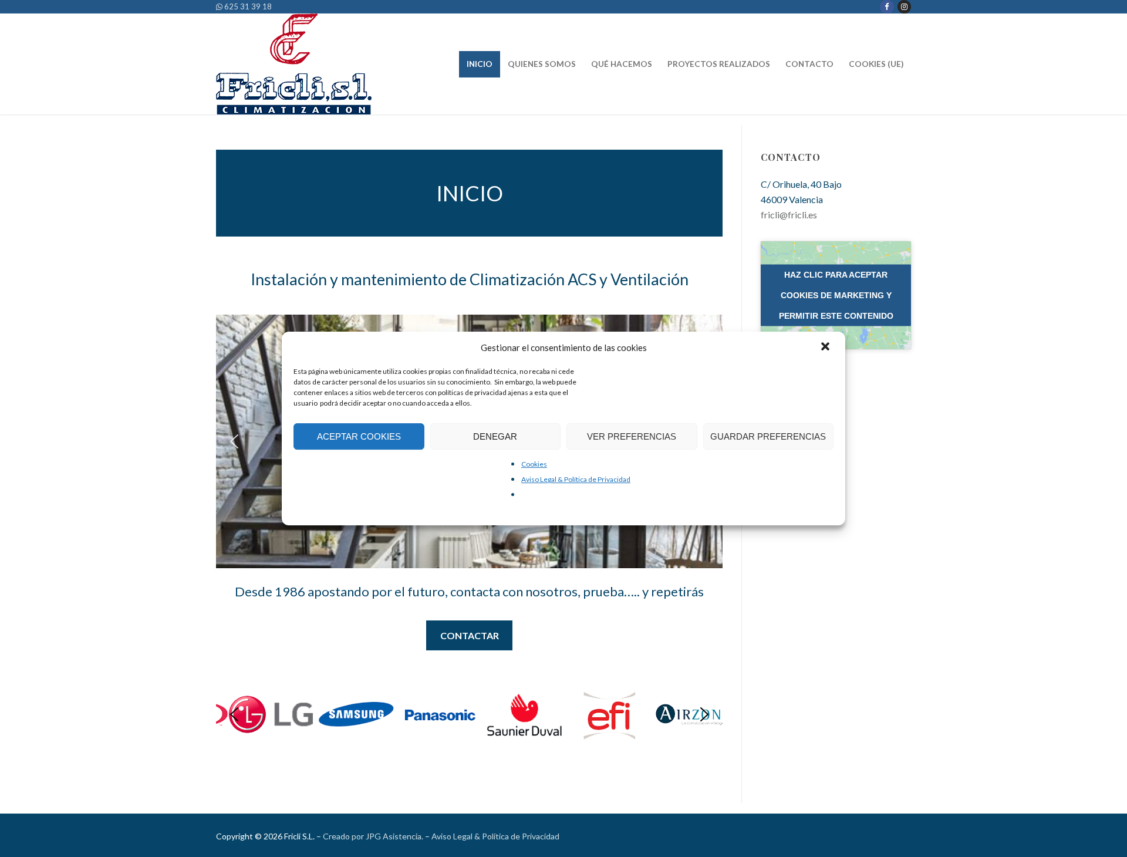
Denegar (495, 436)
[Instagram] (904, 7)
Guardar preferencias (768, 436)
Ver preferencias (631, 436)
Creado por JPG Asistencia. (373, 836)
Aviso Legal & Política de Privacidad (575, 479)
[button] (826, 347)
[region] (469, 714)
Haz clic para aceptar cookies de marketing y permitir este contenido (836, 294)
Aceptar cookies (359, 436)
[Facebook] (886, 7)
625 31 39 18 (247, 6)
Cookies (534, 464)
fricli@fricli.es (789, 214)
